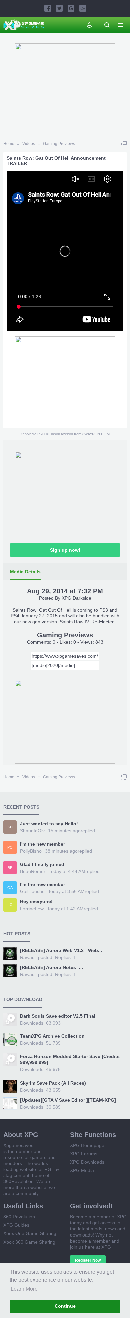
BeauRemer (32, 871)
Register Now (88, 1260)
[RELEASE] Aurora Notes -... (51, 967)
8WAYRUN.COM (96, 434)
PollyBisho (31, 851)
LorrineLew (32, 908)
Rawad (27, 957)
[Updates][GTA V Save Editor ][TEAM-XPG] (68, 1100)
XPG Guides (16, 1225)
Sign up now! (65, 550)
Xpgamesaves (18, 1145)
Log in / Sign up (89, 25)
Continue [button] (65, 1306)
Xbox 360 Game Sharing (29, 1242)
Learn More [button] (24, 1289)
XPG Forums (83, 1153)
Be (10, 868)
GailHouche (32, 891)
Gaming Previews (65, 635)
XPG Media (82, 1170)
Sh (10, 827)
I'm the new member (42, 844)
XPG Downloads (87, 1162)
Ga (10, 888)
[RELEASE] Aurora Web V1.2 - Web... (61, 950)
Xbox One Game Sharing (29, 1233)
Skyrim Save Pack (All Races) (53, 1083)
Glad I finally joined (42, 864)
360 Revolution (19, 1216)
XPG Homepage (87, 1145)
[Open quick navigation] (124, 144)
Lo (10, 905)
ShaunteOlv (32, 830)
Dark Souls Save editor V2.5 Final (57, 1016)
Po (10, 847)
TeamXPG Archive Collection (52, 1036)
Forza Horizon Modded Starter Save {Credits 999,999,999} (70, 1059)
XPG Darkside (76, 598)
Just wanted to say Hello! (49, 823)
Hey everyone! (36, 901)
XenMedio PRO (32, 434)
